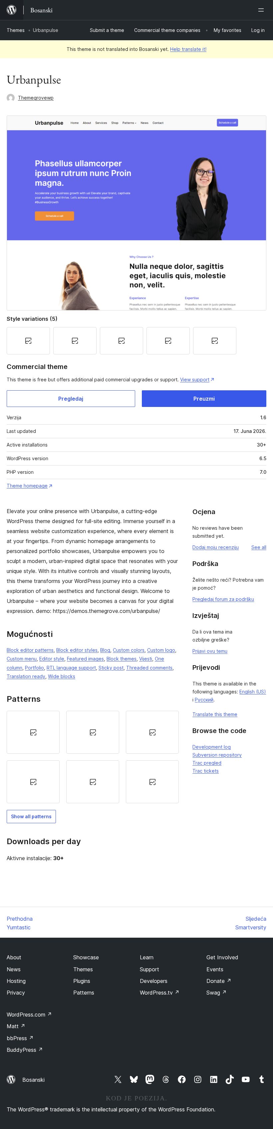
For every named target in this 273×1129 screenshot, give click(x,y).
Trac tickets (205, 771)
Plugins (81, 981)
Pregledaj (70, 398)
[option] (33, 732)
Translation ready (26, 676)
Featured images (85, 658)
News (14, 969)
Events (214, 969)
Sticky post (111, 667)
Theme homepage (27, 485)
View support (194, 379)
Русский (204, 699)
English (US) (252, 691)
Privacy (16, 992)
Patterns (83, 992)
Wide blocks (61, 676)
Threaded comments (149, 667)
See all (258, 547)
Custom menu (22, 658)
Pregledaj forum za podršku (223, 599)
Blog (105, 650)
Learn (146, 957)
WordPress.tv (159, 992)
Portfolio (34, 667)
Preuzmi (204, 398)
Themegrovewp (36, 97)
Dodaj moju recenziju (215, 547)
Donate (218, 981)
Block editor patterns (30, 650)
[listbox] (93, 757)
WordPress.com (29, 1014)
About (14, 957)
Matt (16, 1026)
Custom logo (161, 650)
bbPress (20, 1038)
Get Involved (222, 957)
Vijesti (145, 658)
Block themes (121, 658)
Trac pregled (206, 763)
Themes (16, 30)
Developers (153, 981)
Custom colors (128, 650)
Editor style (51, 658)
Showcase (86, 957)
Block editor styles (77, 650)
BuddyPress (25, 1049)
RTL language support (71, 667)
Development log (211, 747)
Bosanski (33, 1079)
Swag (216, 992)
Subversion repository (217, 755)
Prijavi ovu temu (209, 651)
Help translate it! (188, 49)
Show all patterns (31, 816)
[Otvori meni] (262, 10)
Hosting (16, 981)
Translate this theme (214, 714)
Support (149, 969)
